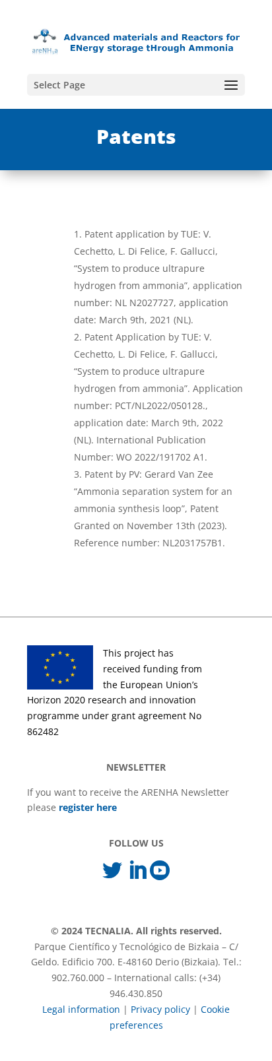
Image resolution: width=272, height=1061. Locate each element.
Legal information (81, 1009)
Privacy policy (160, 1009)
